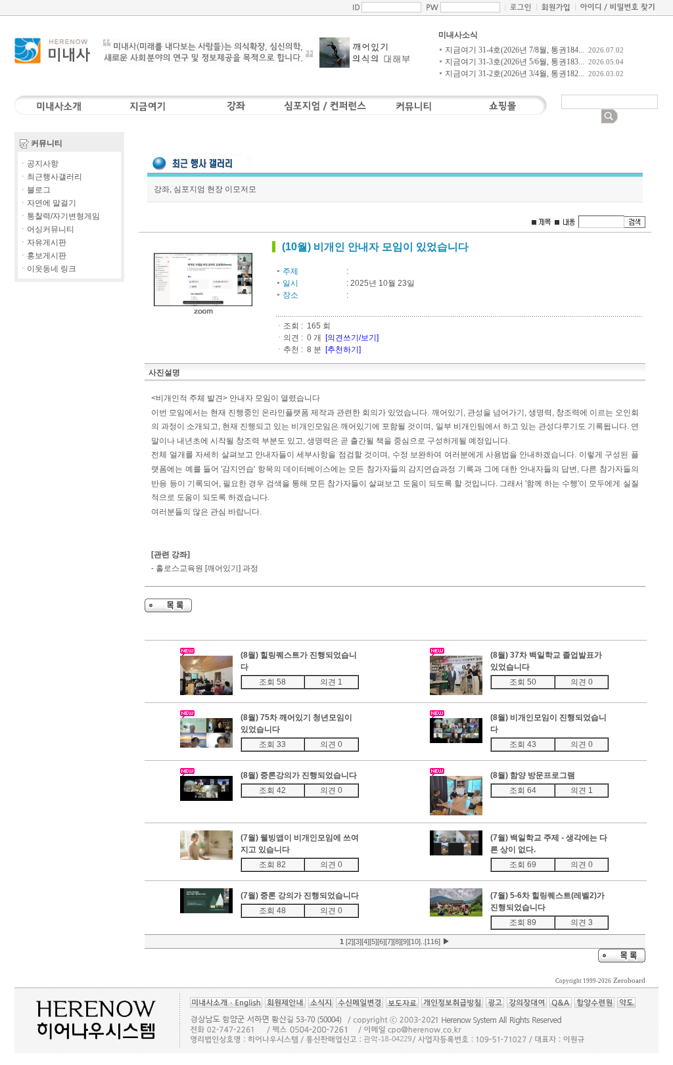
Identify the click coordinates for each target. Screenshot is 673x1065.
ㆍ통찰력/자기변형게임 (59, 216)
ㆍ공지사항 (38, 163)
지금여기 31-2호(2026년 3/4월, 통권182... (514, 73)
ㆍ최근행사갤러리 (50, 176)
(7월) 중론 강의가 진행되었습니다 (300, 895)
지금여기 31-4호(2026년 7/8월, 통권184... (514, 50)
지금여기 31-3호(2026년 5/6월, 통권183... (514, 61)
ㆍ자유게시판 (42, 242)
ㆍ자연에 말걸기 (47, 203)
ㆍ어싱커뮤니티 (46, 229)
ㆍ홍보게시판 (42, 255)
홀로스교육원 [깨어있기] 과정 (207, 568)
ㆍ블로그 (35, 189)
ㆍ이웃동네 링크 (47, 268)
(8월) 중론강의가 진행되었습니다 (299, 775)
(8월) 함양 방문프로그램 (532, 775)
